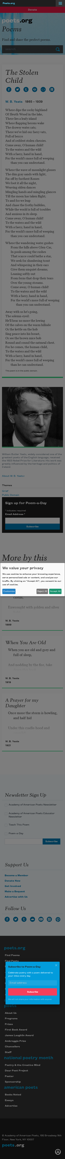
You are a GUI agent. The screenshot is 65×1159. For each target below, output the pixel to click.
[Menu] (60, 3)
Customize (9, 591)
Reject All (42, 591)
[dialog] (32, 579)
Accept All (55, 591)
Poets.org (9, 3)
